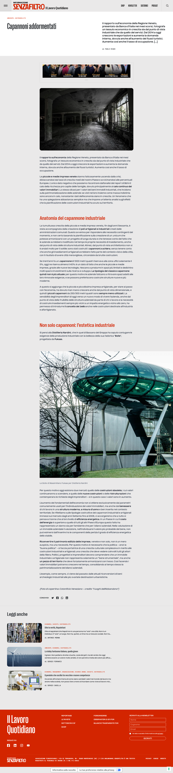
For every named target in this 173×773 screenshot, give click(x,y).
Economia (48, 624)
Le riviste (65, 719)
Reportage (66, 716)
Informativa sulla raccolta (64, 770)
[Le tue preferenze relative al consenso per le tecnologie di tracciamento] (169, 769)
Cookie (155, 758)
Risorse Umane (80, 672)
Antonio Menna (54, 638)
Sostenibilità (20, 18)
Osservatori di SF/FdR (104, 719)
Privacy (148, 758)
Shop (123, 5)
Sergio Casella (54, 685)
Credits (163, 758)
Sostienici (144, 5)
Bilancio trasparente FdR (106, 723)
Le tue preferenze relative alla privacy (96, 770)
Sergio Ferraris (55, 661)
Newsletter (132, 5)
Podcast (155, 5)
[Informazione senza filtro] (16, 759)
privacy (160, 733)
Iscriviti (148, 739)
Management (57, 672)
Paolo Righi (110, 49)
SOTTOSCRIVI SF (68, 723)
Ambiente (10, 18)
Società (55, 624)
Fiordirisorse (100, 716)
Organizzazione (68, 672)
